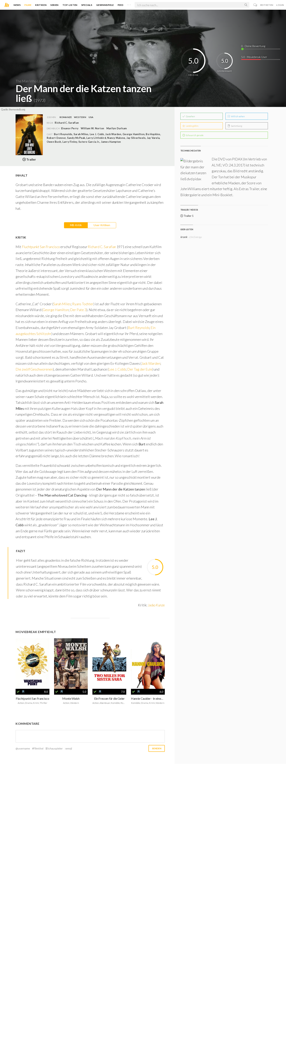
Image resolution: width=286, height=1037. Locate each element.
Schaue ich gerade (194, 135)
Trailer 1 (188, 215)
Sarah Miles (62, 304)
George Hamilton (56, 310)
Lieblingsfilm (191, 125)
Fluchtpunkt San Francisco (41, 247)
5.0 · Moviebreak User (254, 57)
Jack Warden (150, 363)
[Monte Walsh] (71, 663)
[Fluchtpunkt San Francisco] (32, 663)
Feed (120, 5)
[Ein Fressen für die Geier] (109, 663)
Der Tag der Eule (139, 369)
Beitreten (266, 5)
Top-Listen (69, 5)
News (17, 5)
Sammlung (236, 125)
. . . (129, 4)
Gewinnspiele (105, 5)
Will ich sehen (238, 116)
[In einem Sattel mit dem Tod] (148, 663)
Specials (86, 5)
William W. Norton (92, 128)
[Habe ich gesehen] (18, 692)
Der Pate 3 (78, 310)
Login (280, 5)
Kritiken (40, 5)
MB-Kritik (76, 225)
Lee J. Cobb (117, 369)
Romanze (66, 117)
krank (183, 237)
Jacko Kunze (156, 605)
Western (80, 117)
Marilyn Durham (116, 128)
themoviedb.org (17, 109)
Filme (28, 5)
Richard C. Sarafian (102, 247)
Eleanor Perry (69, 128)
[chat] (255, 5)
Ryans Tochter (82, 304)
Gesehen (190, 116)
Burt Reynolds (138, 327)
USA (91, 117)
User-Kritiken (102, 225)
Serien (54, 5)
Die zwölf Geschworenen (34, 369)
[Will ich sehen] (23, 692)
